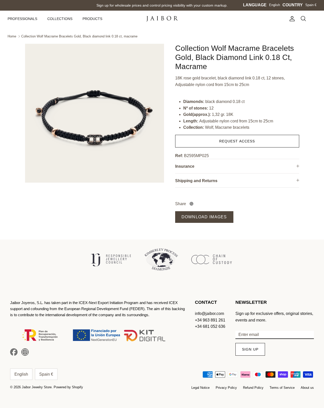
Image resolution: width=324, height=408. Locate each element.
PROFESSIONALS (22, 19)
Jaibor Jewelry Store (37, 387)
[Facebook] (14, 352)
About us (307, 388)
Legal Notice (200, 388)
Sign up (250, 349)
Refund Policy (253, 388)
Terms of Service (282, 388)
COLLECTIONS (59, 19)
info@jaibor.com (209, 313)
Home (12, 36)
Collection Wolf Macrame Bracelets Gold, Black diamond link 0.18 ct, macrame (79, 36)
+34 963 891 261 (210, 320)
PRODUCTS (92, 19)
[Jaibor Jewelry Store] (162, 19)
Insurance (184, 166)
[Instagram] (25, 352)
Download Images (204, 217)
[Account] (291, 19)
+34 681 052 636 (210, 326)
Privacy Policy (226, 388)
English (274, 5)
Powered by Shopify (68, 387)
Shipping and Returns (196, 181)
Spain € (310, 5)
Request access (237, 141)
